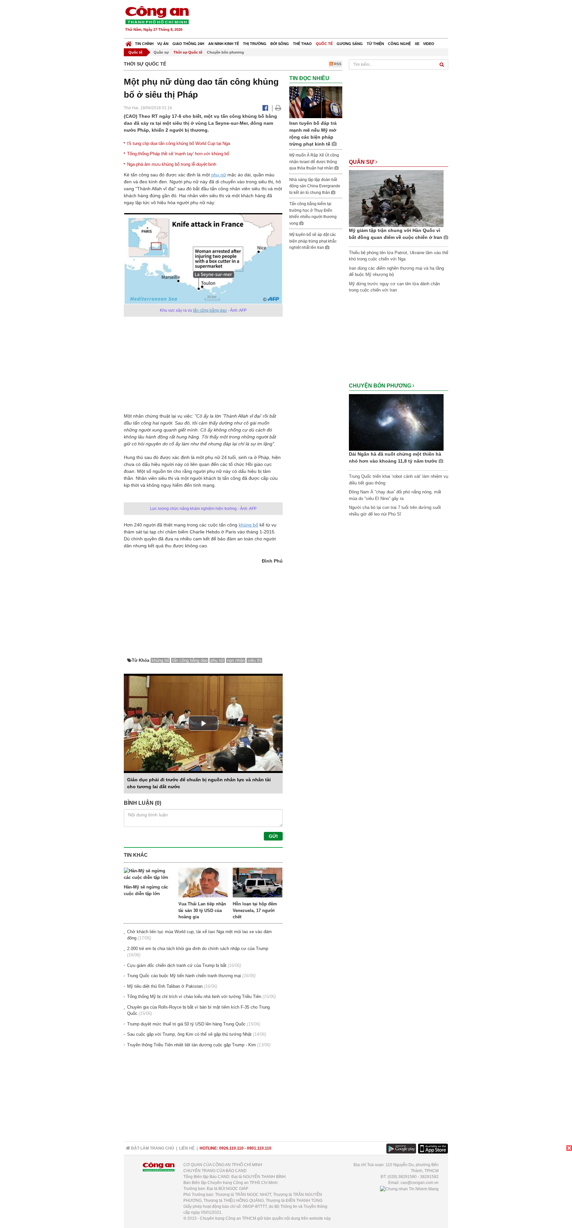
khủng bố (248, 524)
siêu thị (255, 660)
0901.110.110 (259, 1148)
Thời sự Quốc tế (187, 52)
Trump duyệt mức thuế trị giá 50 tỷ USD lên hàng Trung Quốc (186, 1024)
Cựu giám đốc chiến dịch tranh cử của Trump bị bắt (176, 965)
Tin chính (144, 44)
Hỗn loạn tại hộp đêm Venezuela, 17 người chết (255, 910)
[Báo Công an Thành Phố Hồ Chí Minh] (128, 42)
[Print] (278, 108)
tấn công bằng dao (210, 310)
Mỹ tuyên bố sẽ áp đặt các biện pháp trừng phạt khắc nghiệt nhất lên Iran (313, 241)
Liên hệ (187, 1148)
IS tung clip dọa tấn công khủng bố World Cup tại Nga (178, 143)
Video (428, 44)
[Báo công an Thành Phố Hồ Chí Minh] (157, 14)
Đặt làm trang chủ (152, 1148)
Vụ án (162, 44)
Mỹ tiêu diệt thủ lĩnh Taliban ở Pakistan (165, 986)
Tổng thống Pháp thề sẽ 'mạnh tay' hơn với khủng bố (178, 153)
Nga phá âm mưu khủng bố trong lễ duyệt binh (171, 164)
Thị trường (254, 44)
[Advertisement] (328, 20)
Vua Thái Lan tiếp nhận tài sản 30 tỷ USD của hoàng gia (202, 910)
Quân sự (161, 52)
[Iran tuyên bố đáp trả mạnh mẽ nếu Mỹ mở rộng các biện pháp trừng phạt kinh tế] (315, 102)
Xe (417, 44)
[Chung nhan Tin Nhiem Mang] (409, 1188)
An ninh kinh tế (223, 44)
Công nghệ (399, 44)
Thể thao (302, 44)
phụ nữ (218, 174)
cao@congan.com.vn (420, 1182)
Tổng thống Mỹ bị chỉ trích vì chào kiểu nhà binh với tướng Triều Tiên (194, 996)
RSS (337, 64)
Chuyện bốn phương (225, 52)
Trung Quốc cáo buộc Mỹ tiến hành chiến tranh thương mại (184, 975)
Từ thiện (375, 44)
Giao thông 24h (188, 44)
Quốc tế (324, 44)
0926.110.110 (231, 1148)
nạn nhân (236, 660)
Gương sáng (350, 44)
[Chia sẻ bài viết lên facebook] (265, 108)
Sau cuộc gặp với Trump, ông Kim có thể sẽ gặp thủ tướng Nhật (189, 1034)
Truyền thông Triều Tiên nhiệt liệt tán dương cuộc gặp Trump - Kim (191, 1044)
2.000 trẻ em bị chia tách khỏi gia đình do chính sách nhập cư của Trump (197, 948)
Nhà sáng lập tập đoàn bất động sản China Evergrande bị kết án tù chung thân (314, 186)
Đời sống (279, 44)
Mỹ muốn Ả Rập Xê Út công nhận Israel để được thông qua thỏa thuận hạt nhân (314, 161)
